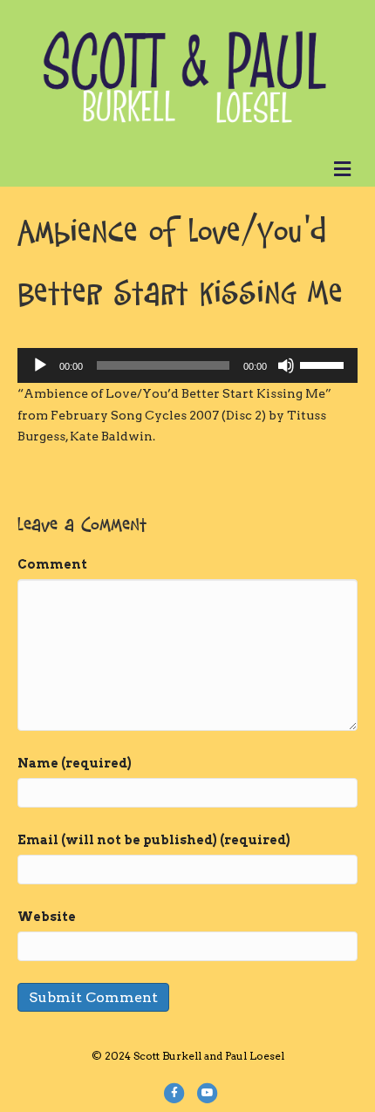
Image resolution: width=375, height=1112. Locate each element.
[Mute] (286, 365)
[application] (187, 365)
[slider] (324, 363)
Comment (52, 564)
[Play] (40, 365)
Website (46, 917)
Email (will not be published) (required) (153, 840)
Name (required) (74, 763)
